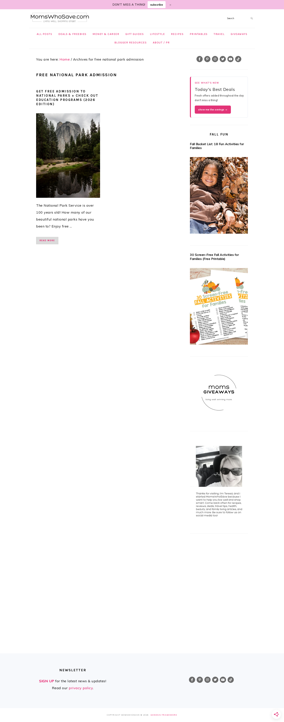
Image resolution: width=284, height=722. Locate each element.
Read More (47, 240)
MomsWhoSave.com (60, 17)
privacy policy (81, 688)
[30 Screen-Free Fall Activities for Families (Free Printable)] (219, 307)
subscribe (156, 4)
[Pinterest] (207, 59)
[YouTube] (230, 59)
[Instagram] (215, 59)
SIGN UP (46, 681)
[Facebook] (199, 59)
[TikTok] (238, 59)
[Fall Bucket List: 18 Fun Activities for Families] (219, 196)
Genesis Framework (164, 715)
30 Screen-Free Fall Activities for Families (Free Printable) (214, 257)
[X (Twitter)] (223, 59)
